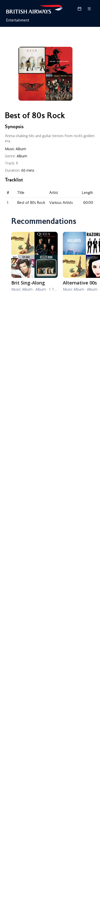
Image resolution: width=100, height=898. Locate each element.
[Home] (34, 9)
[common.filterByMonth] (79, 8)
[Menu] (89, 8)
